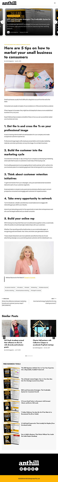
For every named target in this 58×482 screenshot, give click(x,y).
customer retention (10, 287)
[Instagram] (25, 469)
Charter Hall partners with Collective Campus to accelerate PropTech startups (43, 342)
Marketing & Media (15, 44)
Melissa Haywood (43, 287)
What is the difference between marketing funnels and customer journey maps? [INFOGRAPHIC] (14, 302)
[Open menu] (54, 3)
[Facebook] (21, 469)
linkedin (27, 287)
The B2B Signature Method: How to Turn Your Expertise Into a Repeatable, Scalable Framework (37, 369)
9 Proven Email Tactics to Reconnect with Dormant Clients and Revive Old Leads (35, 402)
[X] (36, 469)
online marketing (9, 290)
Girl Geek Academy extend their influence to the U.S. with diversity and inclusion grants (14, 343)
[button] (2, 22)
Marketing (34, 287)
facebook (20, 287)
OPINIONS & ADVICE (25, 44)
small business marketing (22, 290)
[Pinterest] (33, 469)
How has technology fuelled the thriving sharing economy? (44, 301)
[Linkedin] (29, 469)
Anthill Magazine (10, 61)
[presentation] (14, 328)
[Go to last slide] (4, 337)
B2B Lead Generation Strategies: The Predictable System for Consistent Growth (35, 391)
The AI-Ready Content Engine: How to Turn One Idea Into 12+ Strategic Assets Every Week (36, 380)
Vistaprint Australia (29, 277)
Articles (6, 44)
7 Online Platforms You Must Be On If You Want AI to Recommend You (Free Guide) (36, 413)
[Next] (54, 337)
